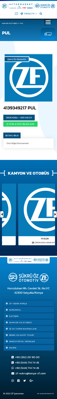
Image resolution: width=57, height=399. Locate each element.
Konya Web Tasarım (44, 394)
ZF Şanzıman (17, 393)
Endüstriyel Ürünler (22, 341)
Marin (12, 347)
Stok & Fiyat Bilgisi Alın (21, 124)
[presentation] (2, 214)
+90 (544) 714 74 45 (26, 362)
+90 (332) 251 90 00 (27, 357)
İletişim (14, 316)
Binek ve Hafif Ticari (21, 335)
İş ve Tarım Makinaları (23, 328)
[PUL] (28, 78)
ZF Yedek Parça (18, 303)
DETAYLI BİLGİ (12, 135)
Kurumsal (15, 309)
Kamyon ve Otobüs (20, 322)
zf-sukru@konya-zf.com (30, 373)
